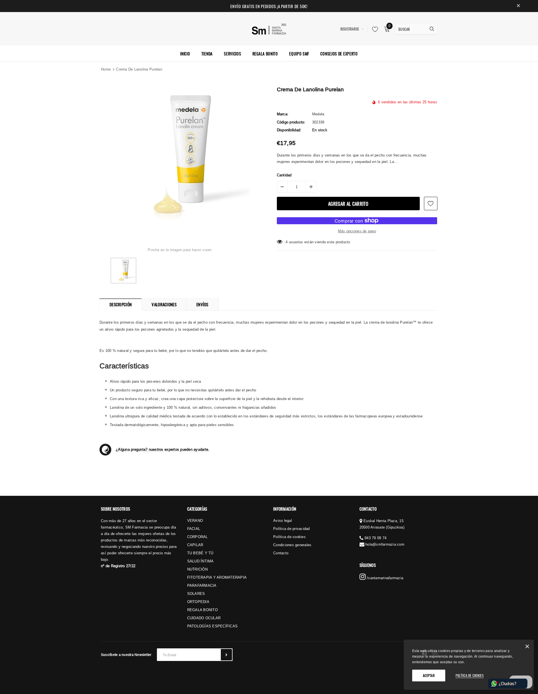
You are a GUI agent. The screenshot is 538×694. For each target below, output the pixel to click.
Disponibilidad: (289, 130)
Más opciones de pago (357, 231)
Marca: (283, 114)
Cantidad (284, 175)
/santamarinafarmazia (384, 578)
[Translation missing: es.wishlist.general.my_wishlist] (373, 29)
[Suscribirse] (226, 654)
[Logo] (269, 28)
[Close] (527, 647)
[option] (179, 157)
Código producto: (291, 122)
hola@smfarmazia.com (384, 544)
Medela (318, 114)
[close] (518, 6)
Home (106, 69)
